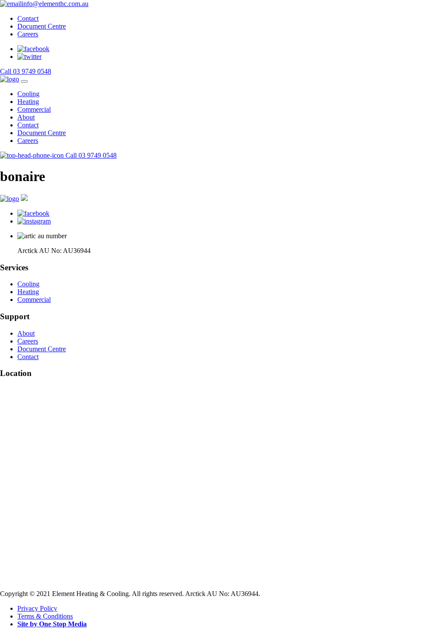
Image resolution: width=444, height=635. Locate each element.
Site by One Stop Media (52, 624)
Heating (28, 101)
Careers (27, 34)
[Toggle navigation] (24, 81)
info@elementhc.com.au (55, 3)
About (26, 117)
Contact (28, 18)
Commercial (34, 109)
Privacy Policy (37, 608)
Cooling (28, 93)
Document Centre (41, 26)
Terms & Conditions (45, 616)
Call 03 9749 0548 (25, 71)
